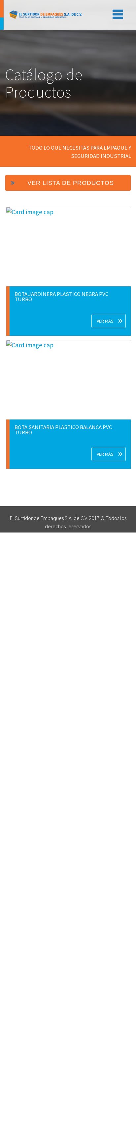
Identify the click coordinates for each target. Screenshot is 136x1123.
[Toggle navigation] (116, 13)
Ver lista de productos (70, 183)
